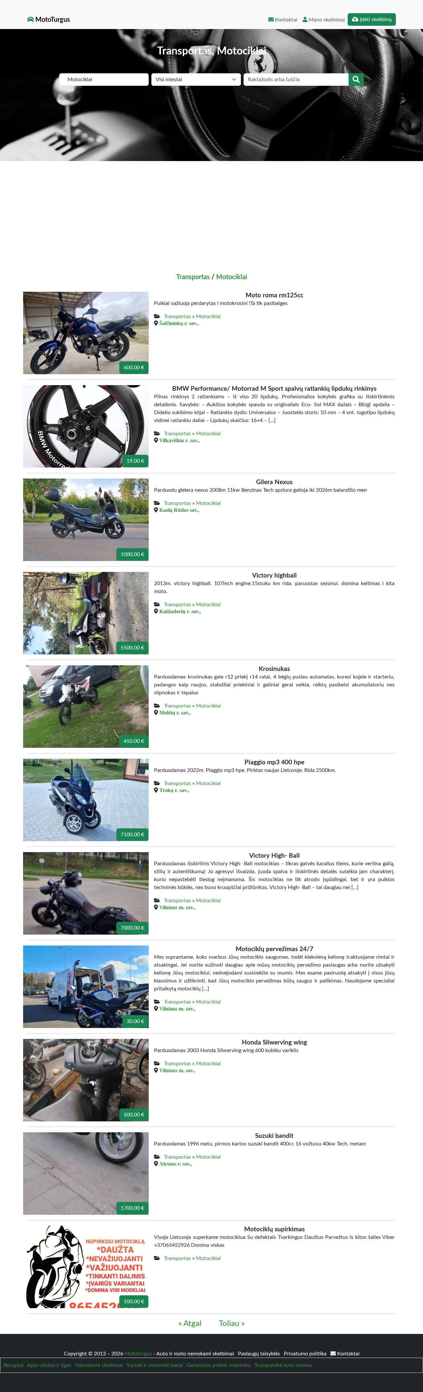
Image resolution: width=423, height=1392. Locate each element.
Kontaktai (285, 19)
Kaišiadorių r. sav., (180, 611)
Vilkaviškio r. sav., (179, 440)
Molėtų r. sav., (175, 712)
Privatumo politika (306, 1353)
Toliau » (232, 1324)
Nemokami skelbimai (99, 1365)
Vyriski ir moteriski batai (155, 1365)
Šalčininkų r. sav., (179, 323)
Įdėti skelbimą (375, 19)
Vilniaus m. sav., (177, 907)
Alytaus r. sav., (175, 1163)
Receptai (13, 1365)
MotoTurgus (52, 20)
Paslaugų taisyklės (259, 1353)
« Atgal (190, 1324)
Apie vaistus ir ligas (49, 1365)
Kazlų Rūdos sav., (179, 510)
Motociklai (231, 277)
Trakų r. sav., (174, 790)
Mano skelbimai (326, 19)
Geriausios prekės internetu (218, 1365)
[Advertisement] (211, 210)
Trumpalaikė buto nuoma (283, 1365)
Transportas (193, 277)
